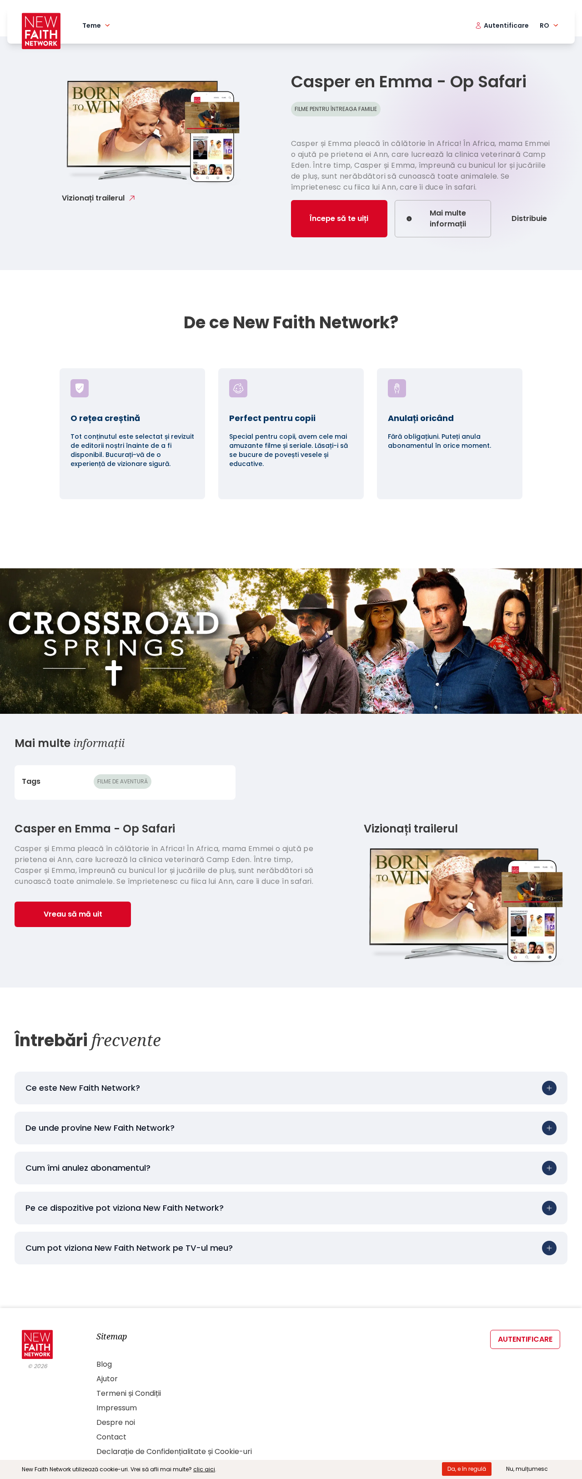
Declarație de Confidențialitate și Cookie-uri (174, 1451)
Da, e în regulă (466, 1469)
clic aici (204, 1469)
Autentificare (525, 1339)
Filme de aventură (122, 781)
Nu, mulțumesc (527, 1469)
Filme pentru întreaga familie (336, 109)
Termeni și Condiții (128, 1393)
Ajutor (107, 1379)
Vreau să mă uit (73, 914)
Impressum (116, 1408)
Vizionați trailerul (93, 198)
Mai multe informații (448, 218)
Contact (111, 1437)
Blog (104, 1364)
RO (544, 25)
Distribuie (529, 218)
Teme (91, 25)
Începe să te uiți (339, 218)
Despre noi (115, 1422)
